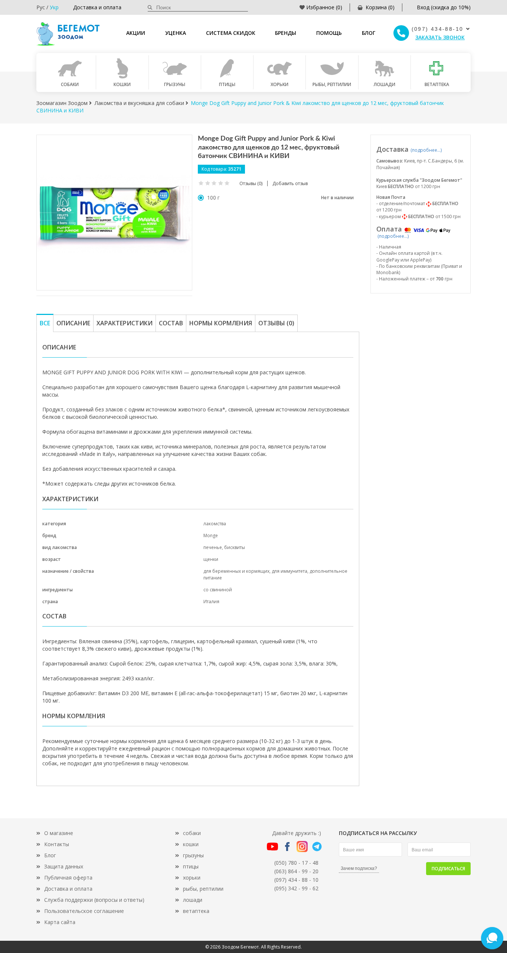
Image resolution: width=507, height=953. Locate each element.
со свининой (217, 589)
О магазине (58, 833)
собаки (192, 833)
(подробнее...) (426, 150)
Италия (211, 601)
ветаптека (196, 910)
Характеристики (125, 323)
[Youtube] (272, 846)
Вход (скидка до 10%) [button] (444, 7)
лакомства (214, 523)
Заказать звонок (440, 37)
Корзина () (380, 7)
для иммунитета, (291, 571)
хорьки (191, 877)
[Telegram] (317, 846)
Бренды (285, 32)
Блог (368, 32)
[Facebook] (287, 846)
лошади (192, 899)
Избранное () (324, 7)
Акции (135, 32)
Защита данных (63, 866)
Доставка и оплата (97, 7)
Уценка (175, 32)
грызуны (193, 855)
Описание (73, 323)
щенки (210, 559)
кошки (191, 844)
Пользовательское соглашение (84, 910)
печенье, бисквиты (224, 547)
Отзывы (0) (276, 323)
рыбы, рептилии (203, 888)
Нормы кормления (220, 323)
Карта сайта (59, 922)
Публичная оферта (68, 877)
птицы (191, 866)
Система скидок (230, 32)
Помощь (329, 32)
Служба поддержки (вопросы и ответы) (94, 899)
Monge (210, 535)
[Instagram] (302, 846)
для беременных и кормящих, (237, 571)
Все (45, 323)
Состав (171, 323)
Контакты (56, 844)
